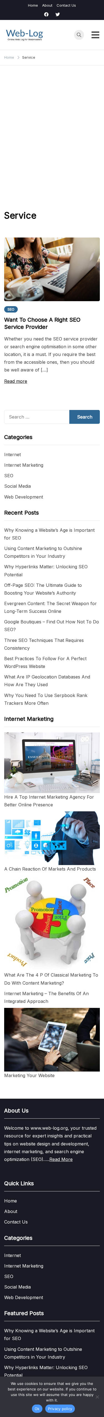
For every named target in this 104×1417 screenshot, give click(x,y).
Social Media (17, 486)
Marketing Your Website (29, 1075)
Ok (37, 1408)
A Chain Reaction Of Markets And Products (50, 869)
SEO (10, 309)
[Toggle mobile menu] (95, 34)
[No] (97, 1397)
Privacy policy (60, 1408)
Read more (15, 381)
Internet (12, 454)
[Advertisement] (52, 134)
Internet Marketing (23, 465)
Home (33, 5)
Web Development (23, 497)
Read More (61, 1159)
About (47, 5)
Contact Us (66, 5)
